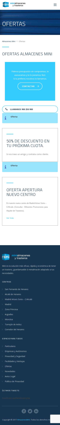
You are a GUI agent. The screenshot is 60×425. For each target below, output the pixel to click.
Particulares (10, 346)
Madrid (8, 304)
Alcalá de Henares (13, 294)
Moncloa (9, 319)
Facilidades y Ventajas (15, 361)
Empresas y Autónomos (16, 351)
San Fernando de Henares (16, 289)
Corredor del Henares (14, 329)
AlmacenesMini (23, 419)
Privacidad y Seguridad (15, 356)
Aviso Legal (10, 376)
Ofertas (8, 366)
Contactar (28, 86)
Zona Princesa (11, 309)
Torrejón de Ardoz (13, 324)
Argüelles (9, 314)
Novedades (10, 371)
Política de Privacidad (14, 381)
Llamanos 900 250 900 (21, 109)
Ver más (10, 218)
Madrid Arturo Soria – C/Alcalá (18, 299)
